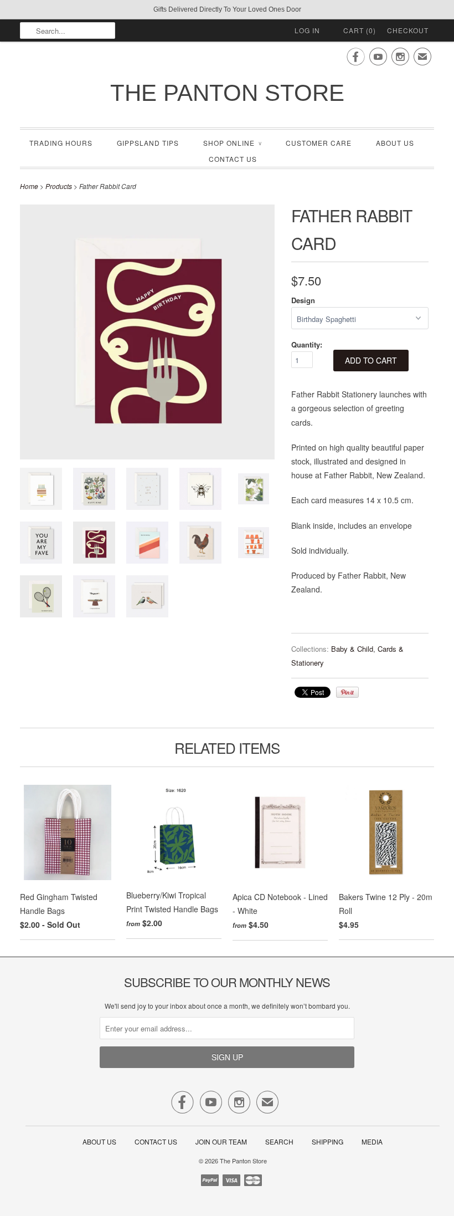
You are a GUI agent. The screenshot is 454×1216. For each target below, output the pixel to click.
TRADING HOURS (60, 142)
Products (58, 186)
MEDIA (372, 1141)
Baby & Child (352, 648)
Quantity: (306, 344)
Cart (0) (359, 30)
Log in (307, 30)
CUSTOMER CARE (319, 142)
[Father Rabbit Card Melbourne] (41, 545)
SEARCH (279, 1141)
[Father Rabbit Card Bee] (200, 491)
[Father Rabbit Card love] (147, 491)
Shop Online (232, 142)
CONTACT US (233, 159)
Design (303, 300)
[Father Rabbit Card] (41, 491)
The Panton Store (227, 92)
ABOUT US (395, 142)
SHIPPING (327, 1141)
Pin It (347, 692)
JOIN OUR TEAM (222, 1141)
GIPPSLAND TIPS (148, 142)
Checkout (408, 30)
